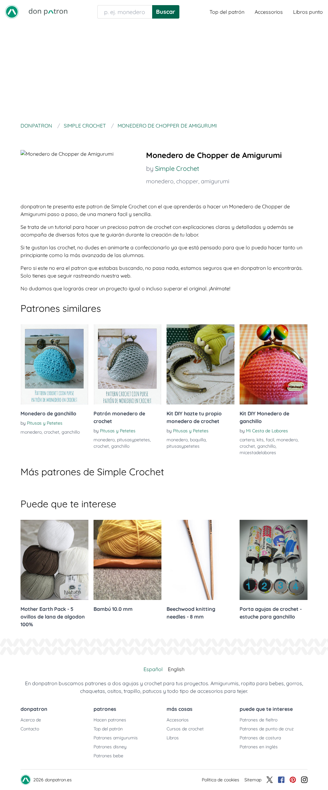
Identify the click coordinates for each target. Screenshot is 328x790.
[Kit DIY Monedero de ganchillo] (274, 364)
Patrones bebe (108, 756)
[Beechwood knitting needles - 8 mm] (200, 560)
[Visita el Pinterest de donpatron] (293, 780)
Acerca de (30, 720)
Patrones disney (110, 747)
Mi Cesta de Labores (267, 431)
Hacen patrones (110, 720)
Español (153, 669)
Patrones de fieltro (258, 720)
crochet (51, 432)
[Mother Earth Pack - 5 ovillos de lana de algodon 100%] (54, 560)
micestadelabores (258, 452)
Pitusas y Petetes (44, 423)
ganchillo (71, 432)
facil (270, 440)
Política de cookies (220, 780)
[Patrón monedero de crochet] (127, 364)
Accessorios (269, 12)
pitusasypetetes (133, 440)
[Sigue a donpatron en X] (269, 780)
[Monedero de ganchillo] (54, 364)
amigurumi (215, 181)
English (176, 669)
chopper (187, 181)
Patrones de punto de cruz (267, 729)
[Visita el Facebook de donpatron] (281, 780)
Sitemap (252, 780)
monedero (160, 181)
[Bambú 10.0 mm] (127, 560)
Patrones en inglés (259, 747)
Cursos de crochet (185, 729)
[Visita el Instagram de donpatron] (304, 780)
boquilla (198, 440)
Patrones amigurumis (116, 738)
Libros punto (308, 12)
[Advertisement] (164, 72)
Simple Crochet (177, 168)
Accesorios (178, 720)
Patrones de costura (260, 738)
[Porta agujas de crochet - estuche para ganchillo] (274, 560)
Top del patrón (226, 12)
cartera (247, 440)
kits (260, 440)
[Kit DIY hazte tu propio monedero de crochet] (200, 364)
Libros (173, 738)
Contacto (29, 729)
